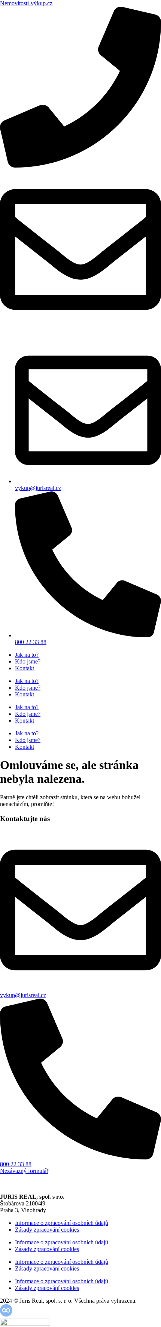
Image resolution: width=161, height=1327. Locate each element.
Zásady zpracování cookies (47, 1229)
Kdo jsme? (27, 661)
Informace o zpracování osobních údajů (61, 1223)
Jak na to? (27, 655)
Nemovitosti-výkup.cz (26, 3)
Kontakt (24, 668)
